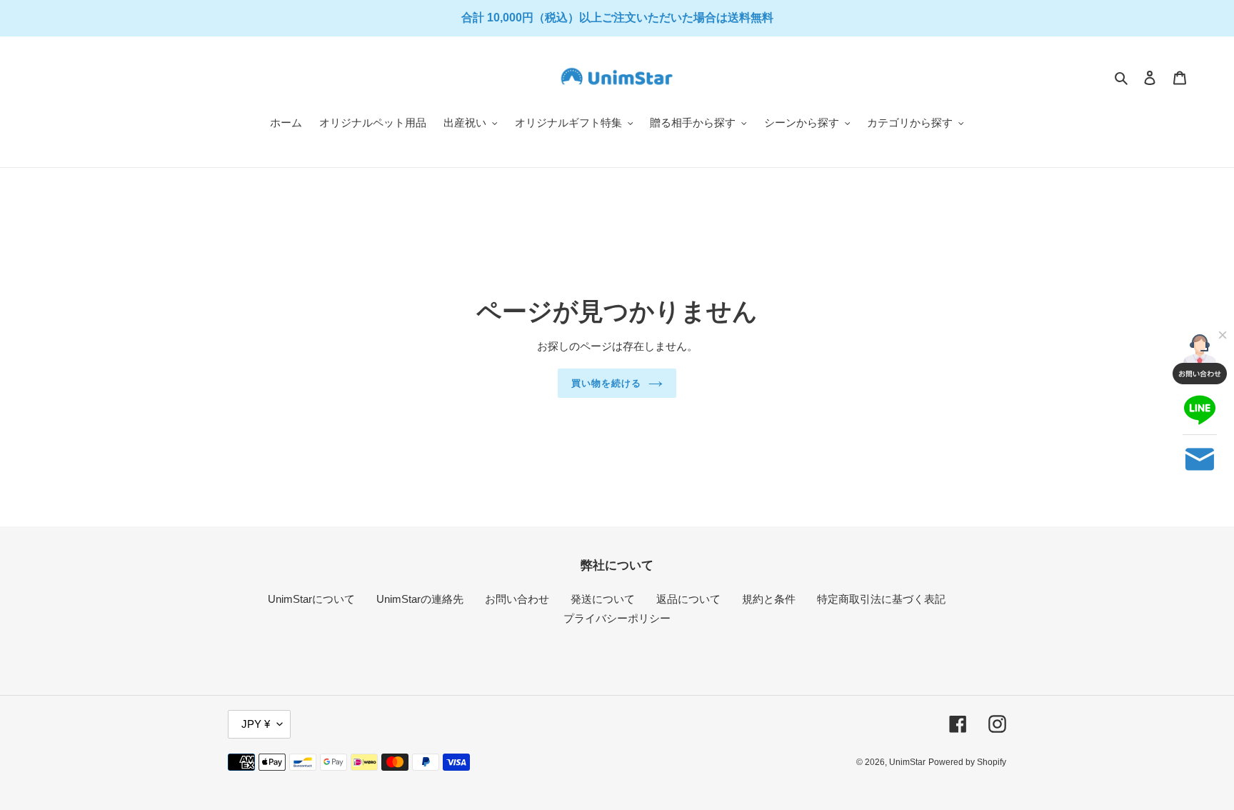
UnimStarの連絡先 (419, 599)
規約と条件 (769, 599)
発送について (603, 599)
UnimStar (907, 762)
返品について (688, 599)
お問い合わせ (517, 599)
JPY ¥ (255, 724)
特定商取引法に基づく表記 (881, 599)
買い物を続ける (606, 383)
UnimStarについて (311, 599)
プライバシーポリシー (617, 618)
